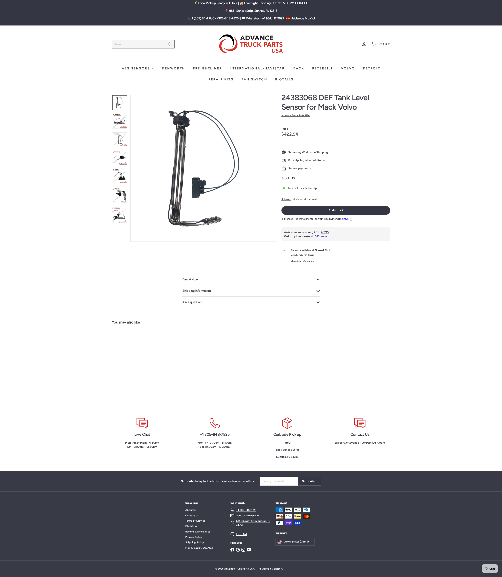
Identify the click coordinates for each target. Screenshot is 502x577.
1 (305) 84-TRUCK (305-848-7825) (216, 18)
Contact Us (192, 515)
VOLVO (348, 68)
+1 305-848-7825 (215, 434)
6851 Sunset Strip (287, 449)
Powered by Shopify (270, 568)
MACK (298, 68)
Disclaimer (191, 526)
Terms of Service (195, 520)
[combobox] (143, 44)
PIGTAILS (284, 79)
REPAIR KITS (221, 79)
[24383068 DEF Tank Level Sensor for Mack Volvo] (135, 368)
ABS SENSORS (136, 68)
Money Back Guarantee (199, 547)
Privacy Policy (193, 537)
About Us (190, 510)
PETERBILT (322, 68)
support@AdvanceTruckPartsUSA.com (360, 442)
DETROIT (371, 68)
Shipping (286, 199)
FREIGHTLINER (207, 68)
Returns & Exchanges (197, 531)
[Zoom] (204, 168)
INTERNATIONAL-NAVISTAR (257, 68)
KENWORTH (173, 68)
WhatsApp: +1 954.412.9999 (265, 18)
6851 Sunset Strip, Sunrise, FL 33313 (253, 11)
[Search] (170, 44)
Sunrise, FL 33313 (287, 457)
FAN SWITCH (254, 79)
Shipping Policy (194, 542)
